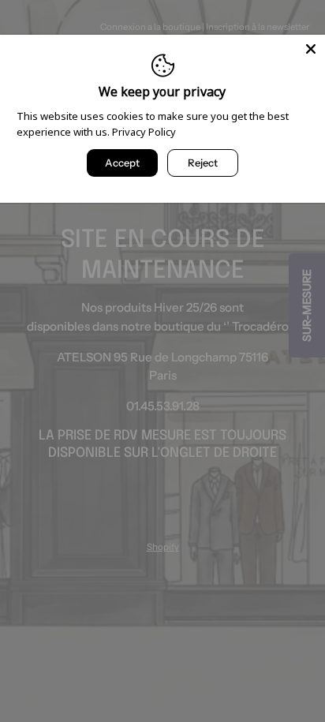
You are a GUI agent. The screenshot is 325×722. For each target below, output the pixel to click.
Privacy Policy (144, 132)
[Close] (311, 49)
